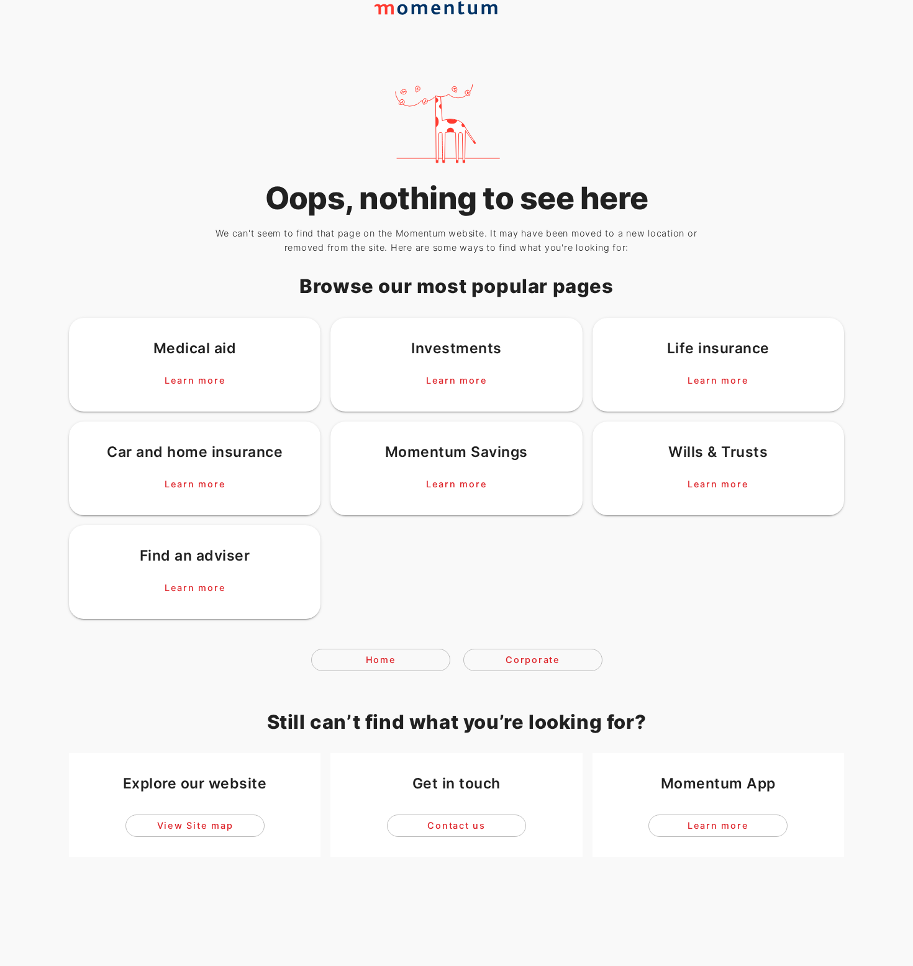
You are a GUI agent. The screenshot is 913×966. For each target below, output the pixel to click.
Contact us (456, 825)
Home (380, 660)
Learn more (194, 380)
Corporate (533, 660)
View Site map (195, 825)
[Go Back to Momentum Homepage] (441, 31)
